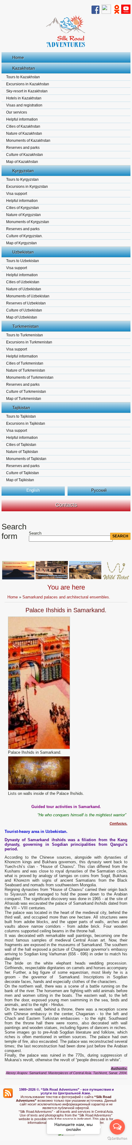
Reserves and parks (23, 147)
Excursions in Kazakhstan (27, 84)
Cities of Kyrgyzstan (22, 208)
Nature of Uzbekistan (23, 289)
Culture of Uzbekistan (24, 310)
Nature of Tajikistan (22, 452)
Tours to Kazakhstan (23, 77)
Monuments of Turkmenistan (29, 377)
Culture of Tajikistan (22, 473)
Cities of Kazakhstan (23, 126)
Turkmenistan (25, 326)
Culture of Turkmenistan (26, 391)
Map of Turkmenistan (23, 398)
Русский (99, 490)
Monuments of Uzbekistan (27, 296)
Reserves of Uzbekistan (26, 303)
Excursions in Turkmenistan (29, 342)
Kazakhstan (23, 68)
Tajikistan (21, 407)
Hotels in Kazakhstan (23, 98)
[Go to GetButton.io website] (117, 1139)
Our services (16, 112)
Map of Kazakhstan (22, 162)
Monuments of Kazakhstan (28, 140)
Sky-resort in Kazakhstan (27, 91)
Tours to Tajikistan (21, 416)
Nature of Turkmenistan (25, 370)
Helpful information (22, 119)
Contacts (66, 505)
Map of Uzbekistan (21, 317)
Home (18, 57)
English (33, 490)
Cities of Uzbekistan (22, 282)
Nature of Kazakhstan (24, 133)
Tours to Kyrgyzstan (22, 179)
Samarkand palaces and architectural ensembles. (66, 597)
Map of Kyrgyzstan (21, 243)
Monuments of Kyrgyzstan (27, 222)
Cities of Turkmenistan (24, 363)
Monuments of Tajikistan (26, 459)
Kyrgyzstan (23, 170)
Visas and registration (24, 105)
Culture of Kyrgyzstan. (24, 236)
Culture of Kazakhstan (24, 155)
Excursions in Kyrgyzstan (27, 186)
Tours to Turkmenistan (24, 335)
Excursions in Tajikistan (25, 423)
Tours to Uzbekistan (22, 261)
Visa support (16, 193)
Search (35, 533)
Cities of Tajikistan (21, 445)
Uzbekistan (23, 252)
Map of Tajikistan (20, 480)
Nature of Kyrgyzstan (23, 215)
